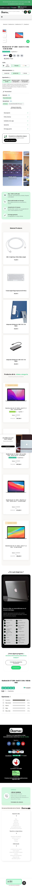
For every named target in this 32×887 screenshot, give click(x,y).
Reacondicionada (7, 98)
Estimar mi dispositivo (10, 140)
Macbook (16, 822)
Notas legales (16, 850)
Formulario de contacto (17, 802)
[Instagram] (14, 744)
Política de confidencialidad (16, 852)
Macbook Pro (16, 825)
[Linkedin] (18, 744)
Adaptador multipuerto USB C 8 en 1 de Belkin (16, 360)
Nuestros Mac (16, 813)
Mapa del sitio (16, 857)
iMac (16, 819)
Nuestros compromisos (16, 831)
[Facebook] (9, 744)
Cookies (16, 854)
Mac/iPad (16, 820)
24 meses (5, 103)
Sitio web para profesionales (22, 7)
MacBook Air (16, 823)
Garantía (16, 839)
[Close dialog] (31, 435)
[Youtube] (23, 744)
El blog (16, 841)
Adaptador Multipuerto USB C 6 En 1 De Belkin (16, 325)
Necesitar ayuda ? (16, 858)
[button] (16, 662)
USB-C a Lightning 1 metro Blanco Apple (16, 257)
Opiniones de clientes (16, 836)
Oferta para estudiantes (16, 855)
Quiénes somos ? (16, 838)
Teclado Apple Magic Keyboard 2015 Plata (16, 290)
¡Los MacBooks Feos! (16, 827)
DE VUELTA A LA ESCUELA (16, 828)
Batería (5, 95)
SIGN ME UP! (8, 446)
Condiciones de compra (16, 849)
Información (16, 844)
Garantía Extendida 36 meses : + (16, 103)
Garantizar (6, 101)
